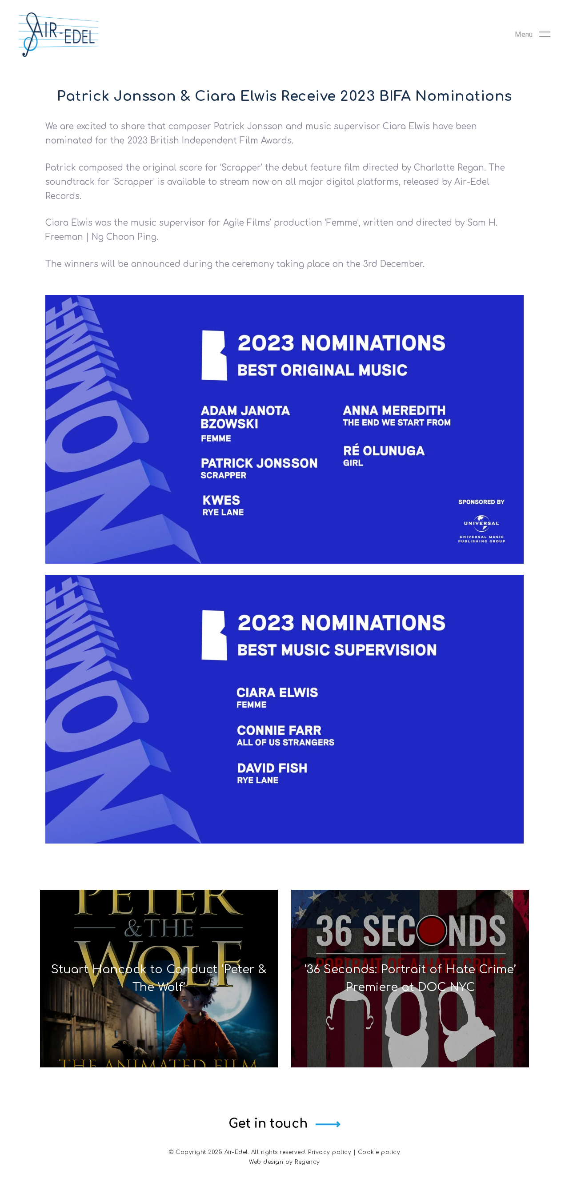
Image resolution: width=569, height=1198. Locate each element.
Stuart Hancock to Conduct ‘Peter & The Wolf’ (159, 978)
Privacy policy (329, 1152)
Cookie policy (379, 1152)
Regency (307, 1162)
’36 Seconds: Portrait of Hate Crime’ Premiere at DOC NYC (410, 978)
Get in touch (268, 1124)
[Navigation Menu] (532, 34)
